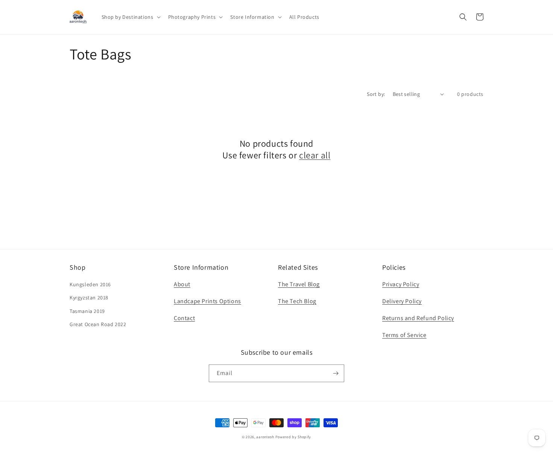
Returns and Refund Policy (418, 318)
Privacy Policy (400, 284)
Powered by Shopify (293, 436)
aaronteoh (265, 436)
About (182, 284)
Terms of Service (404, 335)
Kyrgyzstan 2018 (89, 297)
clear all (314, 155)
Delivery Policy (402, 301)
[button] (130, 17)
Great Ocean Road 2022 (98, 324)
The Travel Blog (299, 284)
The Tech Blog (297, 301)
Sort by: (376, 94)
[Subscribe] (335, 373)
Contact (184, 318)
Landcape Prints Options (207, 301)
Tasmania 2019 (87, 311)
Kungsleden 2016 (90, 284)
